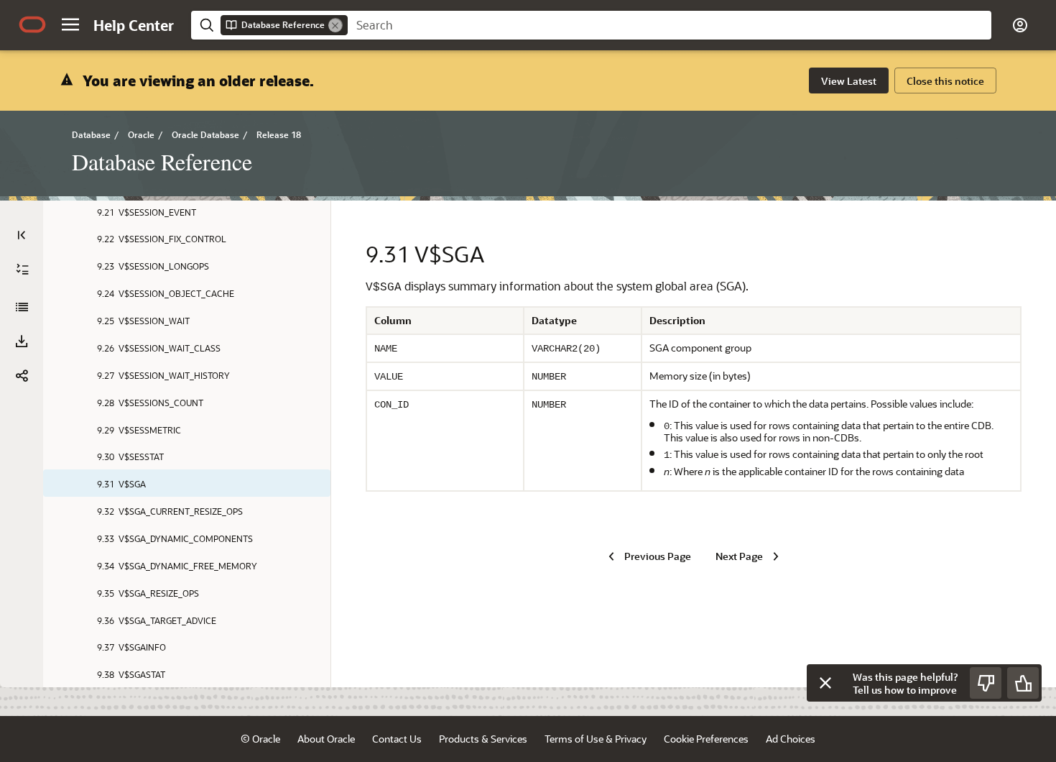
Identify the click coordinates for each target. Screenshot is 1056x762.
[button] (70, 24)
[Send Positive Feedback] (1023, 683)
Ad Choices (790, 739)
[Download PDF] (21, 341)
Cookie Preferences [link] (706, 739)
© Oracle (260, 739)
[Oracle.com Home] (32, 24)
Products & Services (483, 739)
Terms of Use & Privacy (596, 739)
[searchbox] (669, 25)
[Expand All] (22, 270)
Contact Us (397, 739)
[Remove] (335, 25)
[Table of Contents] (21, 235)
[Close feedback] (825, 683)
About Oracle (326, 739)
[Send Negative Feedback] (985, 683)
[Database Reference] (21, 307)
